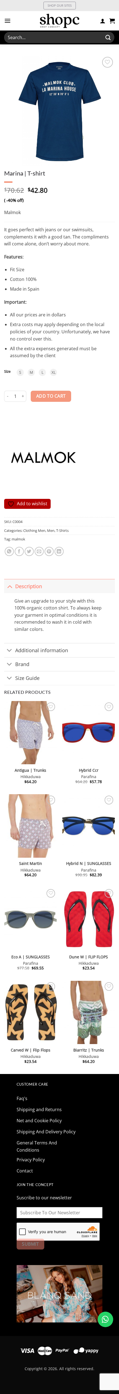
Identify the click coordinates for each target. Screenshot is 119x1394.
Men (51, 530)
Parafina (88, 776)
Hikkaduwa (30, 776)
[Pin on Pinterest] (49, 551)
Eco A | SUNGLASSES (30, 956)
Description (28, 586)
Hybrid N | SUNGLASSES (88, 863)
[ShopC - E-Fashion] (59, 21)
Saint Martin (30, 863)
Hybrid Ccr (89, 770)
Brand (22, 664)
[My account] (102, 21)
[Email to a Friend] (39, 551)
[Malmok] (43, 457)
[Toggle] (9, 586)
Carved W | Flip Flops (30, 1050)
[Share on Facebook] (19, 551)
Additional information (41, 650)
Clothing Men (34, 530)
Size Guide (27, 678)
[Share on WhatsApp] (9, 551)
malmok (18, 539)
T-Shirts (62, 530)
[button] (7, 20)
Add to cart (51, 396)
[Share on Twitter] (29, 551)
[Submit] (108, 37)
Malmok (12, 212)
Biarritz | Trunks (88, 1050)
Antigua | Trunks (30, 770)
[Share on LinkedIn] (59, 551)
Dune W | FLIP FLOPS (88, 956)
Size (7, 372)
